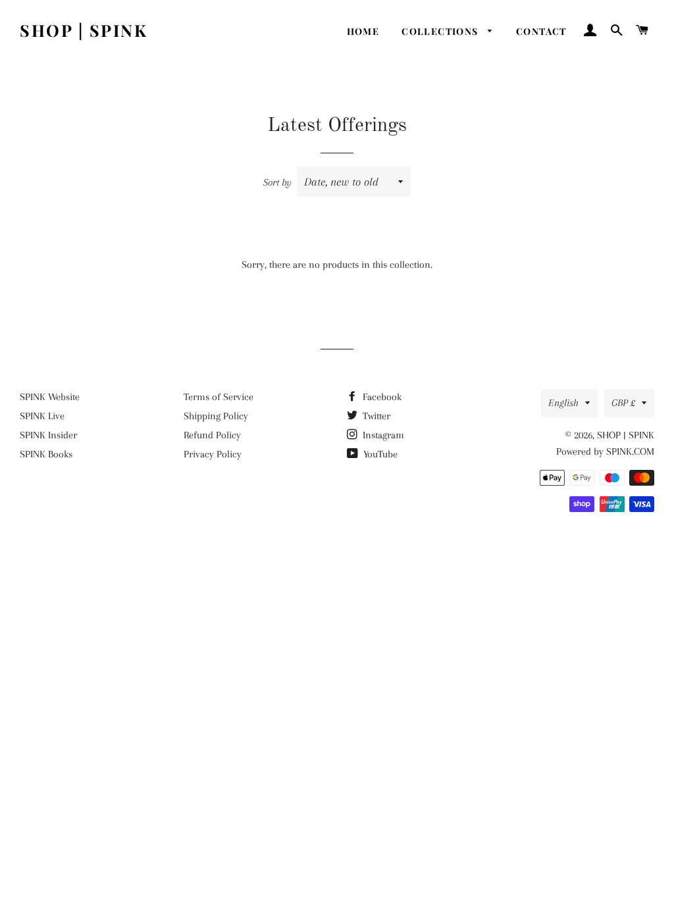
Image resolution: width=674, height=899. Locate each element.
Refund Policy (212, 435)
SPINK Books (46, 454)
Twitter (375, 416)
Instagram (382, 435)
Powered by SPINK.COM (605, 451)
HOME (363, 31)
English (563, 403)
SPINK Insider (48, 435)
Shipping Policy (216, 416)
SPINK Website (50, 397)
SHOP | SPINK (83, 30)
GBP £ (623, 403)
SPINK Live (42, 416)
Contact (541, 31)
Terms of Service (218, 397)
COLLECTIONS (441, 31)
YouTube (379, 454)
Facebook (381, 397)
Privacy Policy (213, 454)
